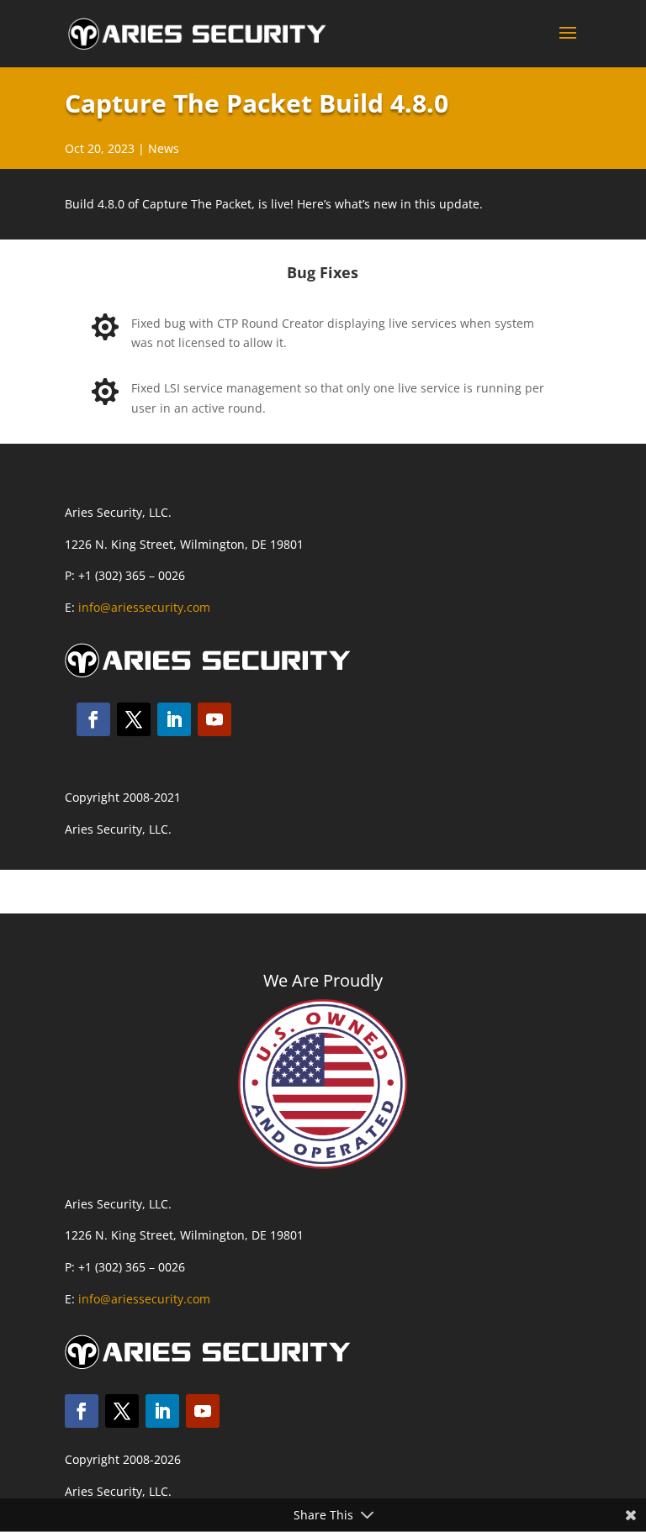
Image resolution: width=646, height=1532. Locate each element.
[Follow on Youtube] (214, 719)
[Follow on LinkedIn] (174, 719)
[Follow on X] (134, 719)
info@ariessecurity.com (144, 607)
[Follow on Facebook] (93, 719)
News (163, 148)
